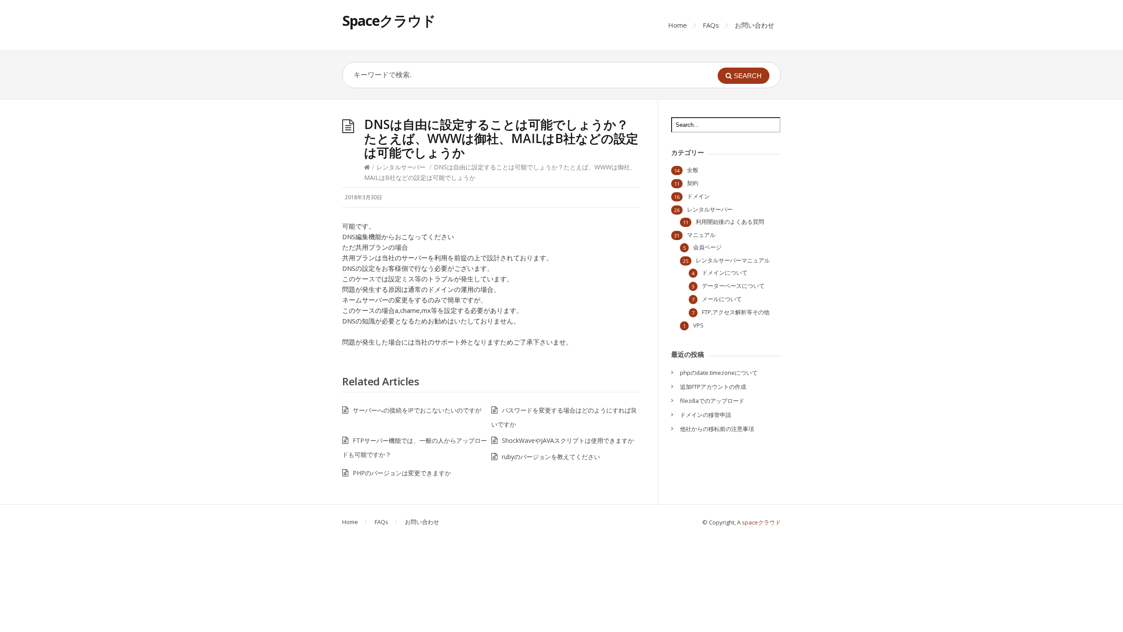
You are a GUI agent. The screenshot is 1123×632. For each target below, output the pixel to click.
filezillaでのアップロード (712, 401)
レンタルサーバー (401, 167)
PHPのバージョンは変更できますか (402, 473)
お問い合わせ (754, 25)
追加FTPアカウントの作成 (713, 387)
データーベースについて (733, 286)
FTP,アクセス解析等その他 (735, 312)
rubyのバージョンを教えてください (551, 456)
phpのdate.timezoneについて (719, 373)
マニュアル (701, 235)
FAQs (711, 25)
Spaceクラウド (389, 20)
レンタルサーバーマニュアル (733, 260)
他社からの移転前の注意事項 (717, 429)
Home (677, 25)
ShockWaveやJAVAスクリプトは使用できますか (568, 440)
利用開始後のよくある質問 (730, 222)
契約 (692, 183)
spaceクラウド (761, 522)
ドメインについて (724, 272)
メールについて (722, 299)
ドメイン (698, 196)
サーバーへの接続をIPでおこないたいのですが (417, 410)
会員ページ (707, 247)
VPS (698, 325)
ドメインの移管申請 (705, 415)
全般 (692, 170)
